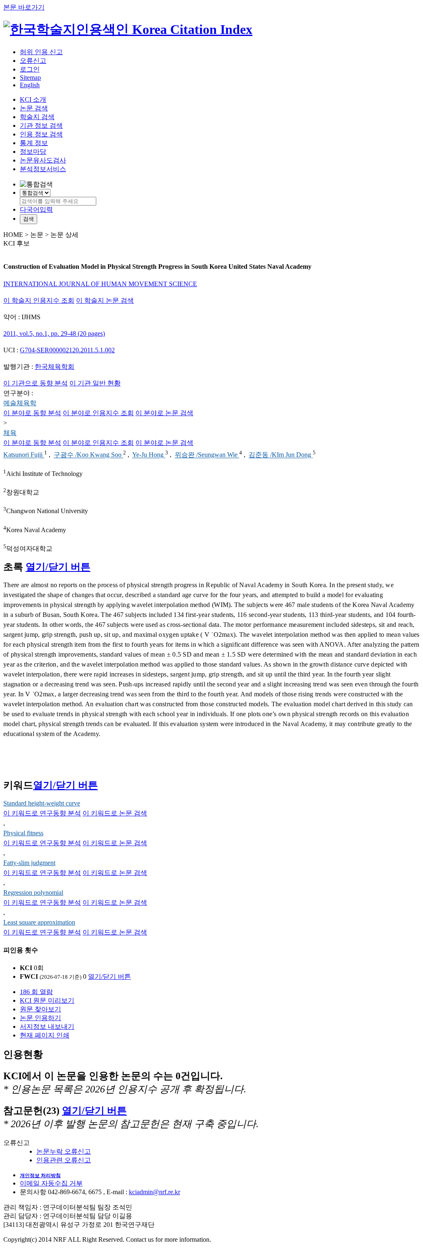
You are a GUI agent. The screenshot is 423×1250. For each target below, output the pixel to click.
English (30, 84)
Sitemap (30, 77)
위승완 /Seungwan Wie (207, 455)
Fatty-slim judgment (29, 862)
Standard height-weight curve (41, 803)
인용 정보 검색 (41, 134)
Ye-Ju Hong (148, 455)
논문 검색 (34, 108)
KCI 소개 (33, 99)
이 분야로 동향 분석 (32, 412)
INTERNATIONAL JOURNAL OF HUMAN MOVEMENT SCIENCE (100, 283)
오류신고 (33, 60)
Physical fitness (23, 833)
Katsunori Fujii (23, 455)
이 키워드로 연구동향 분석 (42, 813)
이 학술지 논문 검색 (105, 300)
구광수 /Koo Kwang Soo (88, 455)
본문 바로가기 (24, 7)
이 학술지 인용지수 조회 (38, 300)
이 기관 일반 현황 (95, 383)
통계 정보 (34, 142)
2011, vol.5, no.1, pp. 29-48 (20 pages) (54, 333)
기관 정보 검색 (41, 125)
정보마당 (33, 151)
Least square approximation (39, 922)
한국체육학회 (54, 366)
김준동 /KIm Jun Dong (281, 455)
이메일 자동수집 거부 (51, 1183)
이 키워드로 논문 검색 (115, 813)
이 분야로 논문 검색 (164, 412)
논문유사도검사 (43, 160)
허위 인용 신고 (41, 51)
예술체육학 (19, 402)
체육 (10, 432)
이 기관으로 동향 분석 (35, 383)
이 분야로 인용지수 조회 (98, 412)
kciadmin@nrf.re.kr (154, 1191)
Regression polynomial (33, 892)
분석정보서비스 (43, 168)
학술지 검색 (37, 116)
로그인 (30, 69)
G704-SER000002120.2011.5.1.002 (67, 350)
